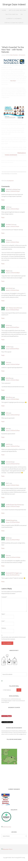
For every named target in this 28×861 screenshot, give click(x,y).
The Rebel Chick (10, 224)
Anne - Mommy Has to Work (13, 308)
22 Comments (22, 55)
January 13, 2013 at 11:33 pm (13, 557)
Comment (4, 597)
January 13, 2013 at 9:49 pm (13, 539)
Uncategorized (10, 180)
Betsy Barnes (9, 397)
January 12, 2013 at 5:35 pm (13, 522)
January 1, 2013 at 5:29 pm (12, 242)
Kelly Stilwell (9, 288)
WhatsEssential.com (21, 153)
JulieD (7, 207)
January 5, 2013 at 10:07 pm (13, 414)
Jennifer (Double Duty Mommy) (13, 504)
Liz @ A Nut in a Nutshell (12, 189)
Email (3, 621)
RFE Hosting (22, 857)
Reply (2, 200)
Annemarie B (9, 462)
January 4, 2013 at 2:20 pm (12, 309)
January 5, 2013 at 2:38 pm (12, 380)
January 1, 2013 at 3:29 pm (12, 226)
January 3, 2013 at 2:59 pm (12, 290)
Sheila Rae (8, 378)
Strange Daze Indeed (14, 4)
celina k (7, 325)
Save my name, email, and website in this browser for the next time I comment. (13, 638)
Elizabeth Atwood (10, 520)
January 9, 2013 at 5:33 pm (12, 485)
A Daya (7, 240)
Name (3, 614)
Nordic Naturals (13, 80)
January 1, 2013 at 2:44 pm (12, 209)
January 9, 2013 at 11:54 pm (13, 506)
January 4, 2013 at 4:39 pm (12, 348)
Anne (7, 428)
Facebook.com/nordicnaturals (11, 154)
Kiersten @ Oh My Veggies (12, 573)
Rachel (7, 538)
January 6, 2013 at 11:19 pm (13, 430)
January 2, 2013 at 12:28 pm (13, 272)
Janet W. (8, 444)
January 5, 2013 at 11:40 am (12, 364)
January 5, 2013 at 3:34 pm (12, 399)
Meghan (8, 270)
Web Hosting (15, 857)
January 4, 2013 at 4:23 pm (12, 327)
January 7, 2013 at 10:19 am (12, 446)
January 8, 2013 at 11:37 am (12, 463)
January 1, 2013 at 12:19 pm (13, 191)
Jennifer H (8, 346)
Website (3, 628)
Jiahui (7, 362)
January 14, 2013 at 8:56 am (12, 575)
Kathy (7, 413)
